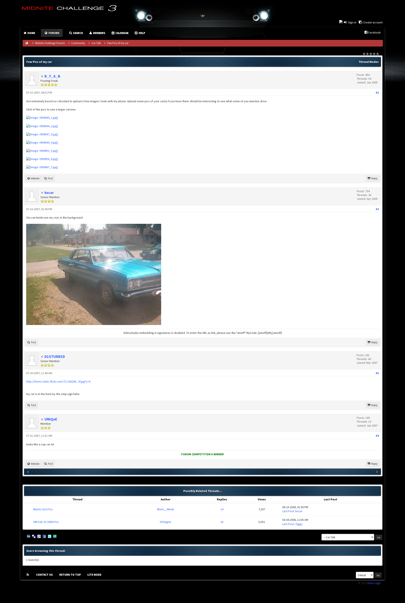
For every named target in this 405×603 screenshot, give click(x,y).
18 (221, 522)
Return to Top (70, 574)
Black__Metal (165, 509)
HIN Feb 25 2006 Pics (46, 522)
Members (98, 33)
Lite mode (94, 574)
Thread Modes (369, 62)
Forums (53, 33)
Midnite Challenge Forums (50, 43)
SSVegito (165, 522)
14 (221, 509)
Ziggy (298, 524)
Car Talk (96, 43)
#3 (377, 373)
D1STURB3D (55, 356)
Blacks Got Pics (43, 509)
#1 (377, 92)
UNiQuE (51, 419)
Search (77, 33)
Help (141, 33)
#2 (377, 209)
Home (31, 33)
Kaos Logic (374, 583)
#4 (377, 436)
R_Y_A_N (52, 76)
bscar (49, 192)
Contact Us (44, 574)
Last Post (288, 511)
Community (78, 43)
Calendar (121, 33)
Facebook (374, 32)
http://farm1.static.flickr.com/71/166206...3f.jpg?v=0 (58, 381)
